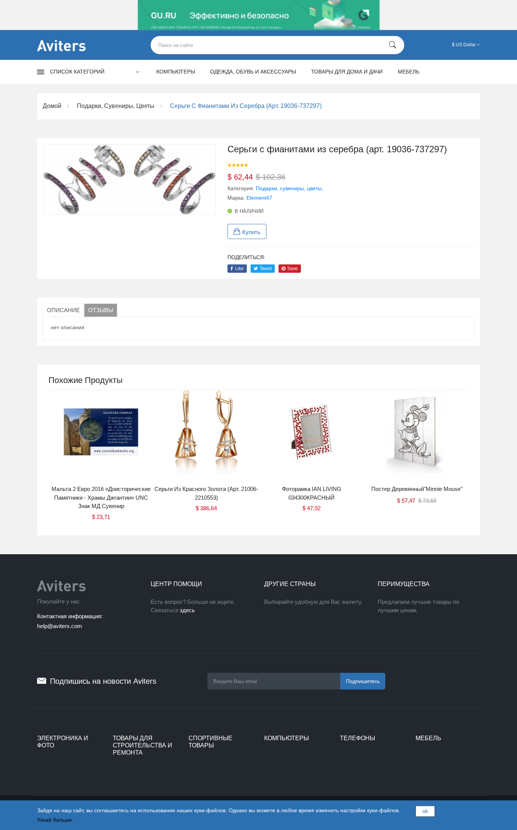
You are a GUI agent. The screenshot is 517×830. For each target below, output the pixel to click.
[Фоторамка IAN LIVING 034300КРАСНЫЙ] (311, 437)
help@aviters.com (59, 626)
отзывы (100, 310)
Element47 (259, 198)
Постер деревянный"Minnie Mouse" (416, 489)
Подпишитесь (363, 681)
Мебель (408, 72)
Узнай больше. (55, 820)
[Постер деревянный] (417, 437)
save (292, 268)
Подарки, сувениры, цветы (289, 188)
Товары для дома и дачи (347, 72)
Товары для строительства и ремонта (142, 745)
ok (425, 811)
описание (63, 310)
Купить (251, 232)
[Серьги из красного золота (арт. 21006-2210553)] (206, 437)
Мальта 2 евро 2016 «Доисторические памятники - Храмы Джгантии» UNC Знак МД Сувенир (101, 497)
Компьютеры (175, 72)
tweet (266, 268)
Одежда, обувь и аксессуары (253, 72)
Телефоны (357, 738)
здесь (187, 610)
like (239, 268)
